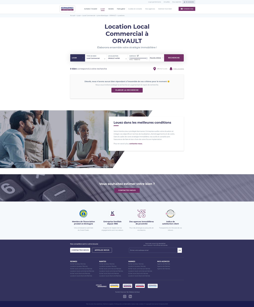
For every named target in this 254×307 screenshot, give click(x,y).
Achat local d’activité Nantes (109, 273)
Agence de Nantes (163, 266)
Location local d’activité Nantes (110, 276)
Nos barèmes (98, 304)
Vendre (111, 9)
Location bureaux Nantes (107, 266)
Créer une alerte (178, 69)
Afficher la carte (162, 69)
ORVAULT (112, 15)
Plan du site (89, 304)
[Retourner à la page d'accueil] (67, 9)
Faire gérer (121, 9)
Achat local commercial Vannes (139, 269)
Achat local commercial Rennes (81, 269)
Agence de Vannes (163, 269)
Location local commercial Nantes (111, 271)
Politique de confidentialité (122, 304)
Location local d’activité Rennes (81, 276)
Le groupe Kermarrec (154, 2)
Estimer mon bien (165, 9)
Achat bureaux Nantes (106, 264)
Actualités (167, 2)
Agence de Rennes (163, 264)
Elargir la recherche (127, 90)
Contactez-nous (127, 190)
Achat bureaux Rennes (78, 264)
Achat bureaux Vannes (136, 264)
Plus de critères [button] (155, 58)
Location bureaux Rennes (79, 266)
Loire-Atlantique (102, 15)
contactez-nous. (135, 144)
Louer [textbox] (74, 58)
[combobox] (77, 58)
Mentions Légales (108, 304)
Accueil (72, 15)
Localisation (113, 56)
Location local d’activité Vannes (139, 276)
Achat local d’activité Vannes (138, 273)
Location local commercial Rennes (82, 271)
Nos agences (150, 9)
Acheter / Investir (90, 9)
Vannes (131, 261)
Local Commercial (88, 15)
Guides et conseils (135, 9)
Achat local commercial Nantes (110, 269)
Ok (179, 250)
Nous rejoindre (176, 2)
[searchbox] (101, 58)
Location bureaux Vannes (137, 266)
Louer (103, 9)
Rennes (73, 261)
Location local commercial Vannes (140, 271)
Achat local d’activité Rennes (80, 273)
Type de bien (91, 56)
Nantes (102, 261)
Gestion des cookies (137, 304)
